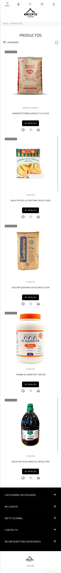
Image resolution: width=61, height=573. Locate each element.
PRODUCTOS (16, 24)
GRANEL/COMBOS (30, 108)
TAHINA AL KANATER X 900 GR (31, 375)
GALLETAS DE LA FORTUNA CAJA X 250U (30, 200)
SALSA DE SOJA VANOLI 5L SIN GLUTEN (30, 462)
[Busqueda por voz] (18, 4)
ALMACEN (30, 195)
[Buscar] (30, 4)
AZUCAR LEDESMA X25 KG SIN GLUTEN (30, 287)
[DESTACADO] (30, 77)
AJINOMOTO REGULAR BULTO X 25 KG (30, 113)
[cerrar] (57, 4)
